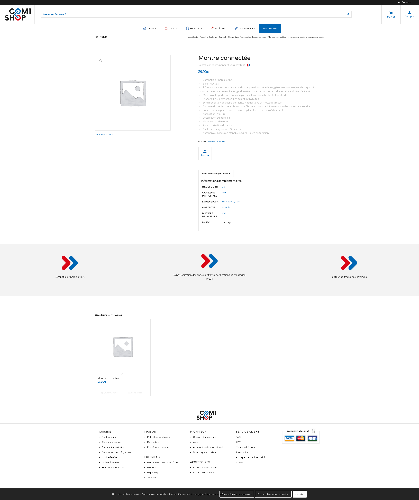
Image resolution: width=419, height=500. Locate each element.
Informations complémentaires (216, 173)
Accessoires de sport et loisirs (208, 447)
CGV (238, 442)
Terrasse (151, 477)
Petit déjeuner (109, 437)
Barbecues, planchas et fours (162, 462)
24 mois (226, 207)
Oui (223, 186)
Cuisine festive (109, 457)
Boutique (101, 36)
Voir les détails (135, 393)
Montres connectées (216, 141)
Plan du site (242, 452)
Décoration (153, 442)
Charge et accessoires (205, 437)
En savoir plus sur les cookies (237, 494)
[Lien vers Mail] (404, 2)
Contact (240, 462)
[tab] (216, 173)
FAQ (238, 437)
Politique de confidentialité (250, 457)
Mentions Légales (245, 447)
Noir (224, 192)
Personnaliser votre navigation (273, 494)
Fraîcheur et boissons (113, 467)
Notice (205, 155)
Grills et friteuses (110, 462)
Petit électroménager (159, 437)
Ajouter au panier (110, 393)
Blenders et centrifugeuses (116, 452)
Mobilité (151, 467)
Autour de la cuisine (203, 472)
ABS (224, 213)
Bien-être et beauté (158, 447)
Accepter (299, 494)
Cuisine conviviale (111, 442)
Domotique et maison (205, 452)
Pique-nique (153, 472)
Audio (196, 442)
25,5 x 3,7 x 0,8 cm (231, 201)
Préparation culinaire (113, 447)
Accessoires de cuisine (205, 467)
